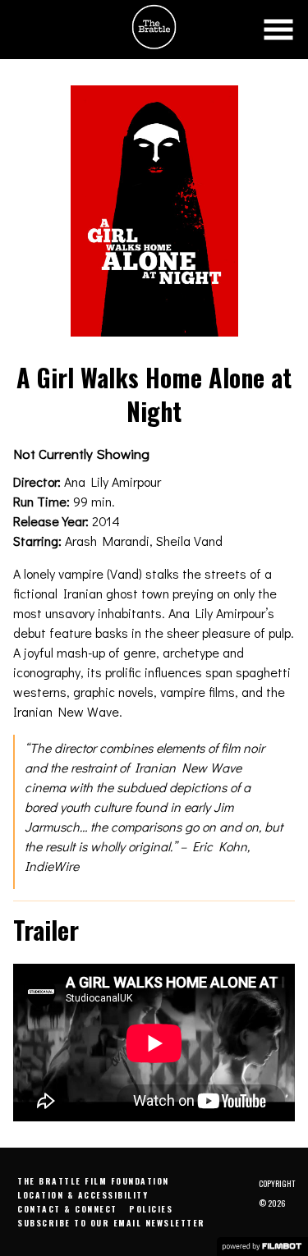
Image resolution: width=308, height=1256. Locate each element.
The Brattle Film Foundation (93, 1181)
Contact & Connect (67, 1209)
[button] (278, 30)
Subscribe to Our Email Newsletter (111, 1223)
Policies (150, 1209)
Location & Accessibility (82, 1195)
